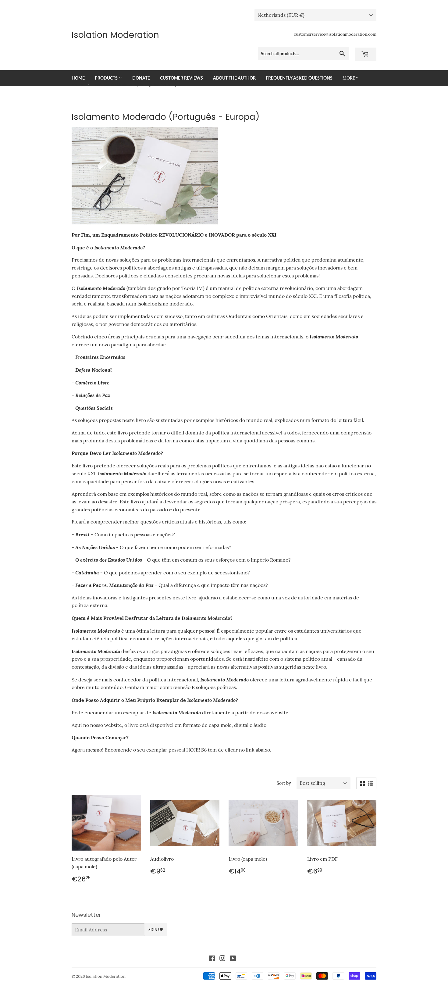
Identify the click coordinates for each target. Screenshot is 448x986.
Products (107, 77)
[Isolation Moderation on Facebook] (212, 959)
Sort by (284, 783)
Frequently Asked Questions (299, 77)
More (349, 78)
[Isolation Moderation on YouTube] (233, 959)
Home (78, 77)
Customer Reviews (181, 77)
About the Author (234, 77)
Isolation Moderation (115, 35)
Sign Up (155, 929)
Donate (141, 77)
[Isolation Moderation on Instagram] (222, 959)
